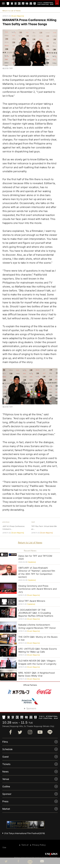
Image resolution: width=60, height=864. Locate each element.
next (33, 522)
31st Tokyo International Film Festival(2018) (24, 833)
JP (57, 3)
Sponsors (31, 708)
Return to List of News (11, 11)
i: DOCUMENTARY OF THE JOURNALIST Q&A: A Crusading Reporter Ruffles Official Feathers (35, 613)
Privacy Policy (39, 845)
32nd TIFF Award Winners (31, 601)
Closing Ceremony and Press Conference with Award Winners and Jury (37, 588)
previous (5, 522)
